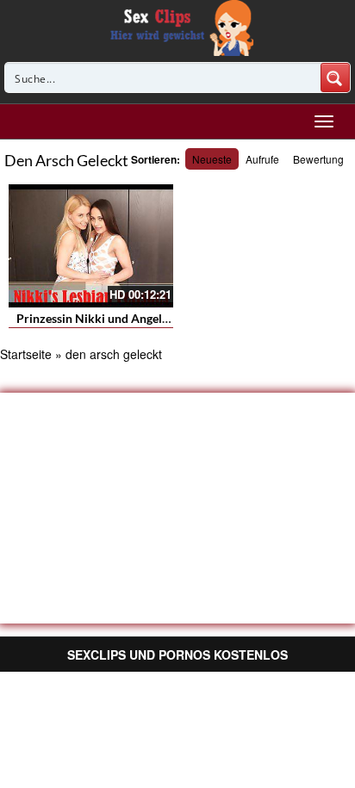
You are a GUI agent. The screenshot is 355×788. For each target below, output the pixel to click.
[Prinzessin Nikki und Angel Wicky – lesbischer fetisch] (91, 245)
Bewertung (318, 159)
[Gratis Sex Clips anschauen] (178, 25)
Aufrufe (262, 159)
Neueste (212, 159)
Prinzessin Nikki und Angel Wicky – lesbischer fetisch (160, 318)
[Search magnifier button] (335, 77)
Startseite (26, 354)
